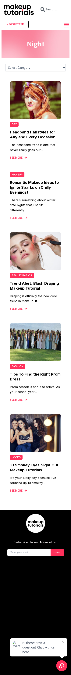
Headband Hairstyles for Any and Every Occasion (32, 134)
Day (14, 124)
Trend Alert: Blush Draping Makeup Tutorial (34, 286)
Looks (16, 457)
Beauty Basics (22, 275)
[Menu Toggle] (66, 24)
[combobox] (52, 9)
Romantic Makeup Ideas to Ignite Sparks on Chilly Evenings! (34, 187)
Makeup (17, 174)
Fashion (17, 366)
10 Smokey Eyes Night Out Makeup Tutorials (34, 467)
